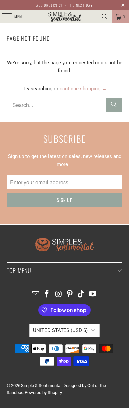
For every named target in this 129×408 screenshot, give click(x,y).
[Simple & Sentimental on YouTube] (93, 294)
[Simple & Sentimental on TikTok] (81, 294)
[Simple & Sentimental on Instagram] (59, 294)
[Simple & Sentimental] (64, 16)
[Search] (104, 16)
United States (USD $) (60, 330)
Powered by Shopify (43, 392)
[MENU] (3, 16)
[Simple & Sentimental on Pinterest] (70, 294)
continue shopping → (83, 89)
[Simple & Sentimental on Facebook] (47, 294)
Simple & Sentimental (41, 385)
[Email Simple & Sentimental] (35, 294)
